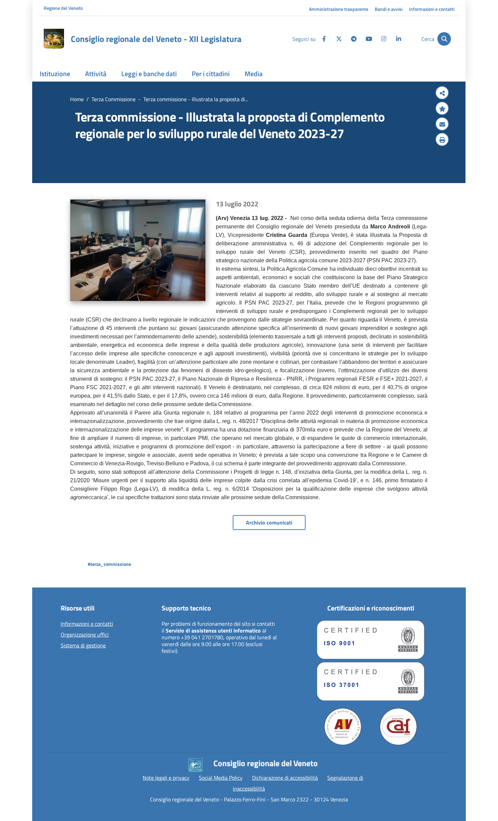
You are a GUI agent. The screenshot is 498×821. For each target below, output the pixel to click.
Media (254, 73)
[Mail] (442, 124)
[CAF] (398, 726)
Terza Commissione (113, 99)
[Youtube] (368, 39)
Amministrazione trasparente (338, 9)
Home (77, 99)
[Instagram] (383, 39)
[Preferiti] (442, 109)
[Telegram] (353, 39)
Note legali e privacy (166, 778)
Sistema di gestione (83, 645)
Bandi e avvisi (388, 9)
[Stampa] (442, 140)
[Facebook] (324, 39)
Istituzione (55, 73)
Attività (95, 73)
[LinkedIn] (398, 39)
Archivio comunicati (269, 522)
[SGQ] (370, 639)
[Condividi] (442, 93)
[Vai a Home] (54, 39)
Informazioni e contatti (431, 9)
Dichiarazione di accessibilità (285, 778)
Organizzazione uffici (85, 635)
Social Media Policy (221, 778)
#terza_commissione (109, 564)
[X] (339, 39)
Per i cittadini (211, 73)
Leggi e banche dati (149, 73)
